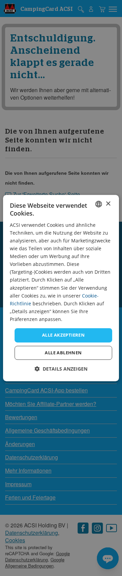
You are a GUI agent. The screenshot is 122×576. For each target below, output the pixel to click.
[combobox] (98, 204)
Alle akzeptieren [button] (63, 335)
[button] (61, 369)
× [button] (107, 203)
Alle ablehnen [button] (63, 353)
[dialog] (61, 288)
